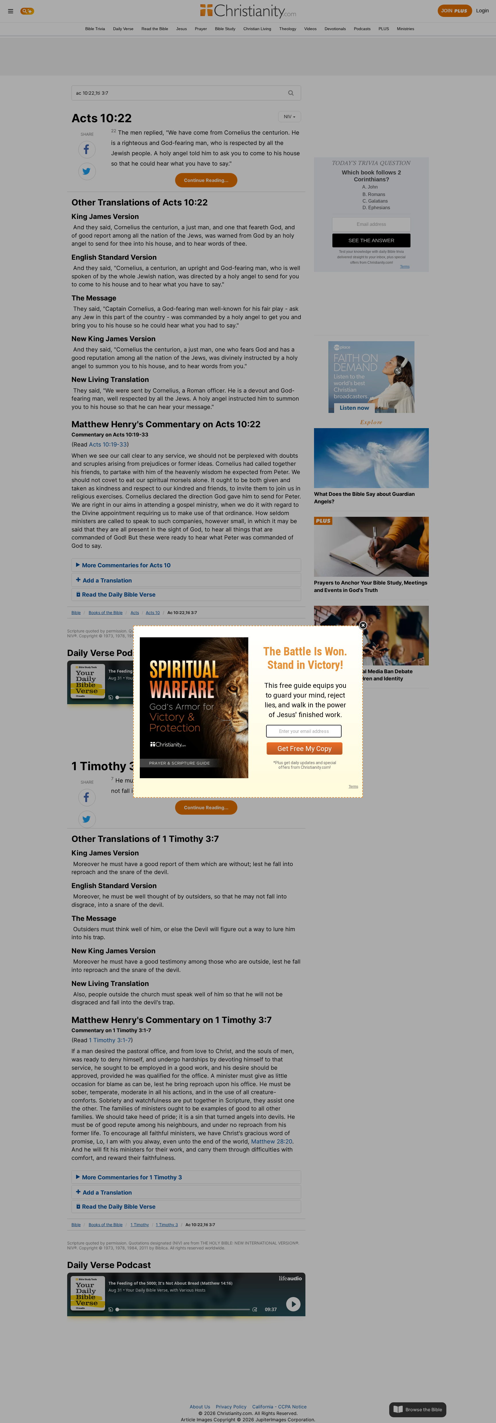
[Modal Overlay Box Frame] (248, 712)
